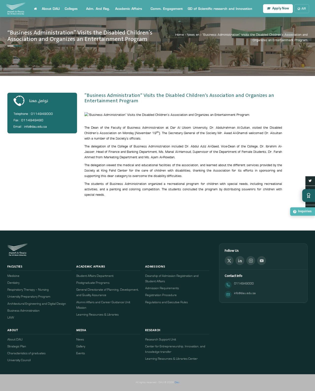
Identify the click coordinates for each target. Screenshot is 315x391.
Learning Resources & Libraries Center (171, 358)
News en (193, 34)
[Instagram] (250, 260)
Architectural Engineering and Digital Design (36, 303)
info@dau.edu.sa (245, 293)
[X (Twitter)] (229, 260)
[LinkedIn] (240, 260)
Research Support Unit (160, 339)
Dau (177, 382)
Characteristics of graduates (26, 353)
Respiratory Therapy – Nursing (28, 289)
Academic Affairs (128, 9)
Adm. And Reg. (98, 9)
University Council (19, 360)
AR (303, 8)
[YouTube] (261, 260)
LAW (10, 317)
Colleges (71, 9)
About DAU (51, 9)
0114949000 (244, 283)
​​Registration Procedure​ (161, 295)
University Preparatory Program (28, 296)
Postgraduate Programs (93, 282)
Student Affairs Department (94, 276)
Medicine (13, 276)
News (80, 339)
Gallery (80, 346)
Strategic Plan (16, 346)
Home (179, 34)
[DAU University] (16, 8)
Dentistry (13, 282)
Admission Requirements (162, 288)
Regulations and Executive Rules (166, 302)
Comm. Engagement (167, 9)
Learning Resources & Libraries (97, 314)
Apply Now (280, 8)
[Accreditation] (308, 195)
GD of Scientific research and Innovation (220, 9)
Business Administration (23, 310)
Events (80, 353)
